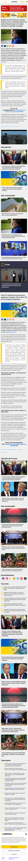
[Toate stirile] (4, 2)
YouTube (21, 578)
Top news (5, 584)
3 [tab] (13, 291)
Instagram (7, 578)
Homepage (12, 28)
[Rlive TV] (26, 2)
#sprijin (20, 449)
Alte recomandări (8, 196)
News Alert (4, 8)
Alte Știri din (6, 147)
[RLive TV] (5, 265)
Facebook (2, 46)
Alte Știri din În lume (9, 459)
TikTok (25, 578)
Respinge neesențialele (14, 850)
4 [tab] (14, 291)
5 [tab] (16, 291)
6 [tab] (17, 291)
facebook (3, 578)
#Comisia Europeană (6, 449)
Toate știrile (5, 760)
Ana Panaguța (16, 302)
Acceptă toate (14, 846)
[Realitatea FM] (21, 2)
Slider (11, 302)
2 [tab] (12, 291)
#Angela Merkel (5, 126)
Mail (13, 46)
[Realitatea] (12, 2)
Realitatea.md (18, 28)
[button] (26, 834)
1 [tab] (10, 291)
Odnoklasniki (10, 46)
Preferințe (14, 854)
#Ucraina (17, 126)
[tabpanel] (14, 278)
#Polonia (12, 126)
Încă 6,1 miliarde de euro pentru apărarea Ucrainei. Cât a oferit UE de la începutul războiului (14, 297)
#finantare (14, 449)
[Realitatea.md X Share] (5, 46)
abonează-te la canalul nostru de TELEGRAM (15, 110)
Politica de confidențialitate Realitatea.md (14, 858)
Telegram (8, 46)
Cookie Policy (3, 858)
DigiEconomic (12, 332)
